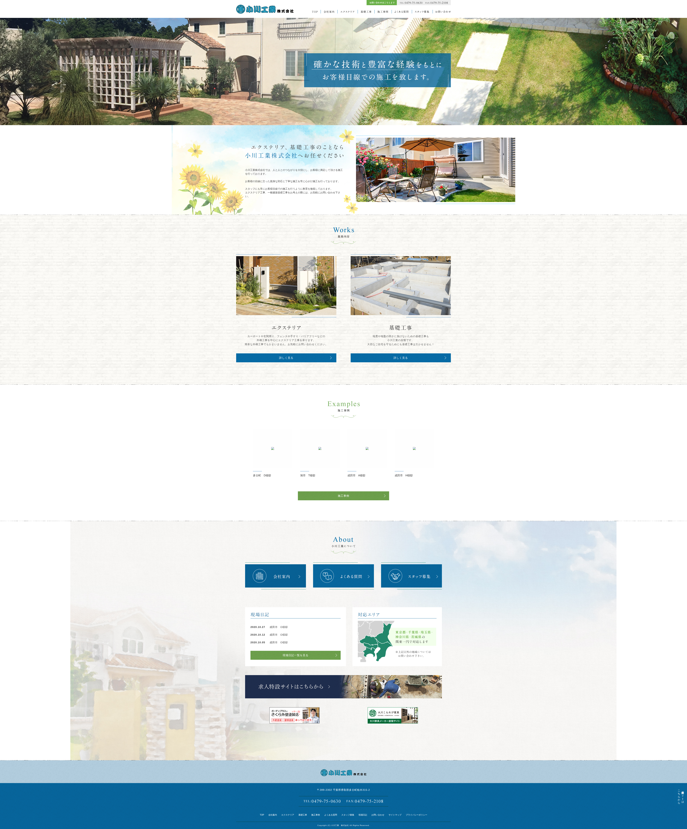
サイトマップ (395, 815)
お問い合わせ (377, 815)
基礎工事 (302, 815)
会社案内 (272, 815)
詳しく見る (286, 357)
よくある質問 (330, 815)
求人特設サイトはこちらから (681, 795)
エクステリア (287, 815)
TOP (262, 815)
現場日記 (363, 815)
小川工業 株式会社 (340, 825)
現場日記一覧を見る (295, 655)
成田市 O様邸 (279, 627)
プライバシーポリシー (416, 815)
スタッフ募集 (347, 815)
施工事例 (343, 495)
